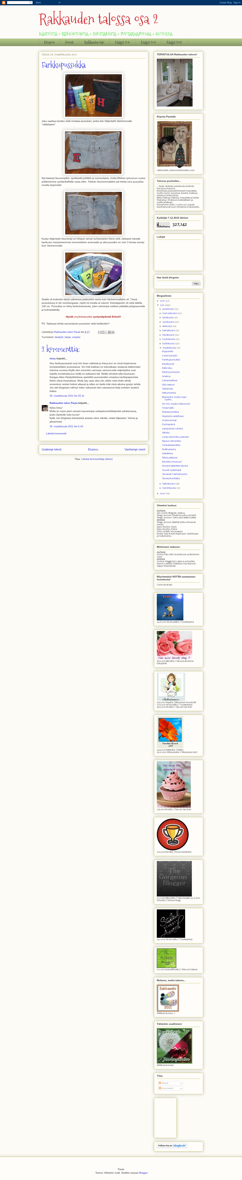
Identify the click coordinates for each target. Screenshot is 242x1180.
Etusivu (49, 42)
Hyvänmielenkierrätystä (175, 466)
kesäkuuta (168, 335)
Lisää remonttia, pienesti (175, 437)
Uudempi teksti (51, 449)
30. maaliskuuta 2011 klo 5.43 (66, 426)
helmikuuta (168, 484)
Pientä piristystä (171, 372)
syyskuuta (168, 322)
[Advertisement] (174, 1117)
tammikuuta (169, 488)
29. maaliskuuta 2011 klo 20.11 (67, 395)
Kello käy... (167, 368)
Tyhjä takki (168, 408)
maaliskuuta (169, 348)
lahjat (68, 337)
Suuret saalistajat (171, 470)
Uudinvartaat (169, 420)
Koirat (69, 42)
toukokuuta (169, 339)
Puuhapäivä (168, 424)
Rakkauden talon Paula (64, 403)
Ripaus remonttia (171, 441)
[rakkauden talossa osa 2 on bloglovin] (172, 1147)
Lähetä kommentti (56, 433)
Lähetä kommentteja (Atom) (97, 459)
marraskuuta (169, 313)
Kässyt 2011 (148, 42)
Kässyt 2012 (174, 42)
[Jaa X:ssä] (106, 332)
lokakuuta (168, 317)
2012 (162, 301)
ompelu (76, 337)
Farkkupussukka (171, 360)
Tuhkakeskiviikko (171, 445)
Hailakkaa (167, 453)
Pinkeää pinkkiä (170, 412)
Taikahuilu (167, 389)
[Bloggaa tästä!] (103, 332)
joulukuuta (168, 309)
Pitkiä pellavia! (170, 458)
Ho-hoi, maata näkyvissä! (176, 404)
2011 (162, 305)
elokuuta (167, 326)
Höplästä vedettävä (173, 416)
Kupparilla (167, 351)
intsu (53, 358)
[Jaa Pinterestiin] (113, 332)
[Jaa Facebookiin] (109, 332)
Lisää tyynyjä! (169, 356)
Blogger (143, 1172)
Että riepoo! (168, 385)
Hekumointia (169, 393)
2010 (163, 493)
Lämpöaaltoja (169, 380)
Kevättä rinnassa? (172, 462)
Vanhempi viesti (135, 449)
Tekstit (164, 1083)
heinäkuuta (168, 330)
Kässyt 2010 (122, 42)
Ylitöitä (166, 433)
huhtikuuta (168, 344)
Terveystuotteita (171, 478)
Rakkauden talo (94, 42)
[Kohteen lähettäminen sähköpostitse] (99, 332)
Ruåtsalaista (169, 449)
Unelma (166, 376)
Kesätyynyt (168, 364)
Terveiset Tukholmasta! (174, 474)
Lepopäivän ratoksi (172, 429)
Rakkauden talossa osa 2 (99, 19)
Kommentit (167, 1088)
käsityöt (59, 337)
